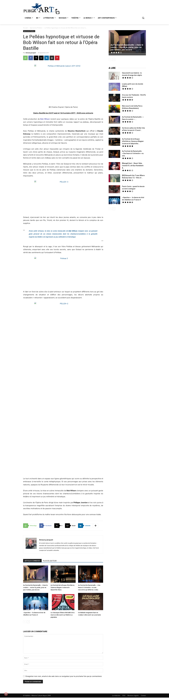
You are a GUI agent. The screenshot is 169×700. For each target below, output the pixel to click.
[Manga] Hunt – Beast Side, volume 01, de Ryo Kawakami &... (132, 165)
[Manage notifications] (6, 694)
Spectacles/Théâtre (36, 28)
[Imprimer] (52, 58)
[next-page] (28, 621)
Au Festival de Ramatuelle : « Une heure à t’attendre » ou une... (133, 153)
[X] (36, 58)
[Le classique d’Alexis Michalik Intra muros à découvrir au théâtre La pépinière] (63, 602)
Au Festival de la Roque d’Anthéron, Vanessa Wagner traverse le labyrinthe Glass (63, 587)
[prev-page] (24, 621)
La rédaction (116, 695)
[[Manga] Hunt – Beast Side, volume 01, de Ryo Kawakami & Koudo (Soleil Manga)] (114, 166)
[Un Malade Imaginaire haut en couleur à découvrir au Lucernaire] (90, 602)
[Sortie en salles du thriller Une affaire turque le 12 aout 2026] (114, 131)
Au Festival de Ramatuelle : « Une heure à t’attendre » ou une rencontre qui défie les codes (89, 587)
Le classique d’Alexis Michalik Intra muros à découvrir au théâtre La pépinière (62, 615)
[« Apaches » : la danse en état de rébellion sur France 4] (35, 602)
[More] (95, 525)
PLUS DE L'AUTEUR (50, 561)
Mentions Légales (133, 695)
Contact (143, 695)
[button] (143, 18)
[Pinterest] (57, 58)
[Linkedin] (46, 58)
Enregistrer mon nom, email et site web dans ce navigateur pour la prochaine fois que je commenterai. (64, 676)
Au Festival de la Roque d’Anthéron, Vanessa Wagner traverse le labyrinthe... (133, 141)
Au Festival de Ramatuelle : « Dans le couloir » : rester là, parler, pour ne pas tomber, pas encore (35, 587)
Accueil (25, 28)
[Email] (41, 58)
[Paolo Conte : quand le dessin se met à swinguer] (114, 189)
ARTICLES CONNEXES (32, 561)
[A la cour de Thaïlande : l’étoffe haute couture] (114, 98)
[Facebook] (30, 58)
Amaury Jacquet (31, 53)
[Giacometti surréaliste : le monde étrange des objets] (114, 76)
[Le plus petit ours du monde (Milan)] (114, 87)
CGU (123, 695)
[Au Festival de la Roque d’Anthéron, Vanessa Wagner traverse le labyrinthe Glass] (63, 574)
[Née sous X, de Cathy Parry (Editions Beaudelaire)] (114, 109)
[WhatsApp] (25, 58)
